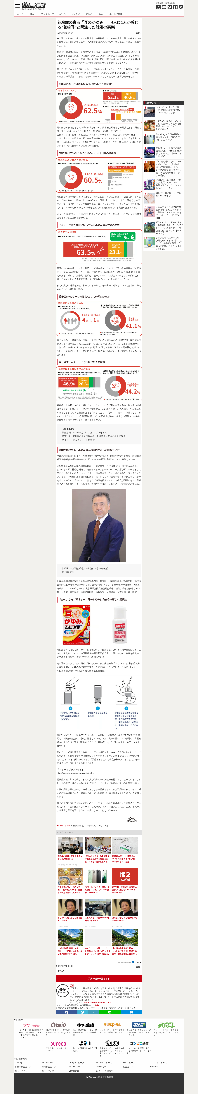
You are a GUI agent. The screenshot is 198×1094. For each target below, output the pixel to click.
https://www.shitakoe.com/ (97, 1002)
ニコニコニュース (158, 1062)
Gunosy (18, 1062)
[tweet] (82, 1012)
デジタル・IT (47, 14)
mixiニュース (129, 1062)
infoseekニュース (23, 1067)
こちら (96, 1005)
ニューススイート (23, 1071)
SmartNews (47, 1062)
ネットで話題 (116, 14)
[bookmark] (131, 1012)
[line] (110, 1012)
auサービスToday (104, 1071)
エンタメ (75, 14)
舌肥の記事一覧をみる (99, 978)
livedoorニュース (104, 1062)
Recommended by (124, 962)
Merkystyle (101, 1067)
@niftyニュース (49, 1067)
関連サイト (21, 1020)
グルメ (88, 14)
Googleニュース (76, 1062)
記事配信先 (21, 1059)
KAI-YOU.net (75, 1067)
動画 (101, 14)
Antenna (154, 1067)
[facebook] (66, 1012)
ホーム (20, 14)
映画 (32, 14)
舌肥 (138, 33)
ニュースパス (48, 1071)
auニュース (128, 1067)
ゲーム (62, 14)
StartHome (74, 1071)
